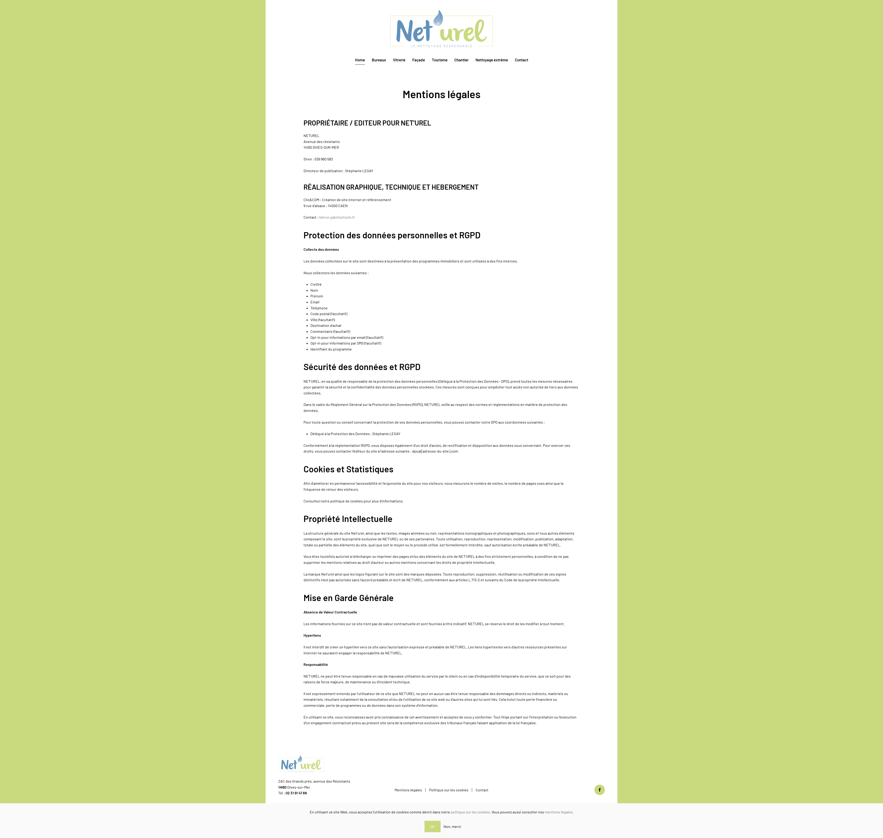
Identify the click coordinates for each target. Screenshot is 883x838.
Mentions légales (408, 790)
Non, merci (452, 826)
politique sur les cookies (470, 812)
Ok (432, 826)
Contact (521, 59)
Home (360, 59)
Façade (418, 59)
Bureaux (379, 59)
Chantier (461, 59)
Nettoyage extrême (492, 59)
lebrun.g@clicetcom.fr (337, 217)
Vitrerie (399, 59)
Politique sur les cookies (448, 790)
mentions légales (559, 812)
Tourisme (439, 59)
